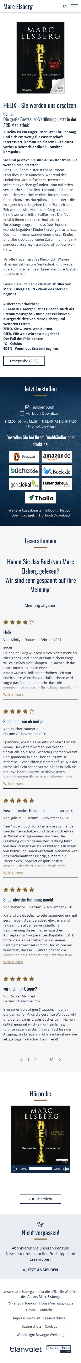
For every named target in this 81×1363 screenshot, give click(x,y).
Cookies (51, 1326)
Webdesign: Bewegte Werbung (40, 1334)
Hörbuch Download (54, 515)
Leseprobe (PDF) (24, 360)
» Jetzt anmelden (40, 1269)
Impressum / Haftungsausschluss (39, 1318)
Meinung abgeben (40, 605)
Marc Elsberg (18, 6)
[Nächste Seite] (60, 1059)
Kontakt (46, 1310)
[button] (13, 693)
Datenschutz (31, 1326)
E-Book (51, 510)
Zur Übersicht (40, 1198)
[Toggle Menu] (74, 6)
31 (52, 1059)
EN (65, 6)
